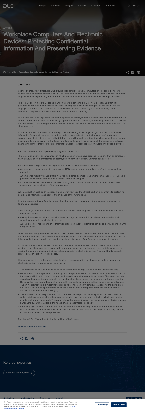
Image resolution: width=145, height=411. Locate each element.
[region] (72, 405)
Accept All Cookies (119, 404)
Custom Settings (102, 404)
